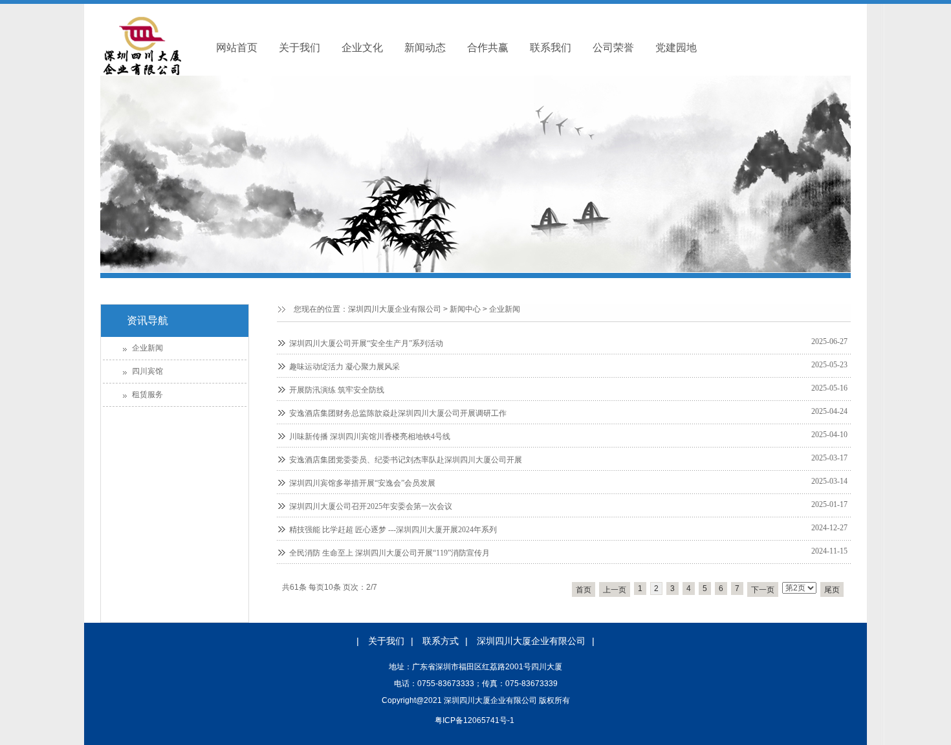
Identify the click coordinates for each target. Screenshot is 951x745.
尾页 (832, 589)
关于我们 (299, 47)
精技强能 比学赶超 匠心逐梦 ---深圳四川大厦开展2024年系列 (393, 529)
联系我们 (550, 47)
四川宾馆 (147, 371)
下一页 (762, 589)
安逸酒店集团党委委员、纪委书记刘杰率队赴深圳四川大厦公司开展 (405, 459)
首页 (583, 589)
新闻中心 (465, 309)
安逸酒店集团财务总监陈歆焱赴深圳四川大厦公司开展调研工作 (398, 413)
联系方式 (440, 641)
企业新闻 (504, 309)
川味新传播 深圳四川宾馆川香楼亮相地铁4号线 (369, 436)
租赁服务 (147, 394)
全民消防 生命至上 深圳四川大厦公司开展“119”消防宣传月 (389, 552)
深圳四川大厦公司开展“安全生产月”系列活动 (366, 343)
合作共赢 (487, 47)
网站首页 (236, 47)
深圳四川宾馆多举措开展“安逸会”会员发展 (362, 483)
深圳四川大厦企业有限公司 (394, 309)
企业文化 (362, 47)
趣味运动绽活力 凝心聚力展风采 (344, 366)
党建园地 (676, 47)
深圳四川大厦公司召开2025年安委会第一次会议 (370, 506)
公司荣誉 (613, 47)
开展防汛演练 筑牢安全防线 (336, 389)
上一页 (614, 589)
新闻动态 (425, 47)
